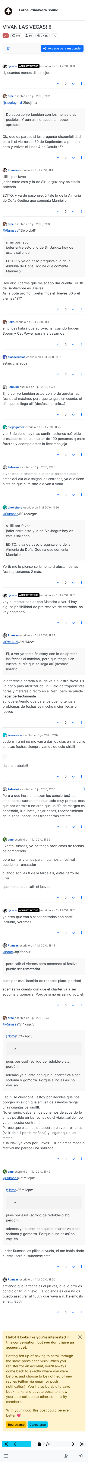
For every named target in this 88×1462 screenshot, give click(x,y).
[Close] (80, 1337)
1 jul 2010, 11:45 (45, 945)
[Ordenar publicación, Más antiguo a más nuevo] (8, 48)
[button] (6, 1456)
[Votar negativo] (73, 83)
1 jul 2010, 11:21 (51, 357)
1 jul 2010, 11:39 (40, 839)
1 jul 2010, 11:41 (65, 910)
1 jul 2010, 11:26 (45, 467)
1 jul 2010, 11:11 (65, 66)
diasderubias (16, 357)
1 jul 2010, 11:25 (51, 427)
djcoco (12, 66)
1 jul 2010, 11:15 (44, 170)
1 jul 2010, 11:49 (40, 1171)
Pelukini (13, 387)
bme (11, 839)
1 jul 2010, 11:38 (45, 789)
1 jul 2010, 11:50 (45, 1279)
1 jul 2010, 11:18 (40, 224)
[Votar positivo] (58, 83)
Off (6, 35)
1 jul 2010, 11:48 (40, 1018)
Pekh (11, 322)
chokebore (15, 507)
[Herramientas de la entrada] (82, 83)
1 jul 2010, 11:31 (65, 595)
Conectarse (37, 1424)
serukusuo (15, 735)
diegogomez (16, 427)
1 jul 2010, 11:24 (45, 387)
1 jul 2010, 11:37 (48, 735)
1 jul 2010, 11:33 (45, 635)
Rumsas (13, 170)
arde (11, 96)
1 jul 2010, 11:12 (40, 96)
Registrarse (16, 1424)
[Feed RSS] (54, 35)
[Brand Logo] (10, 10)
